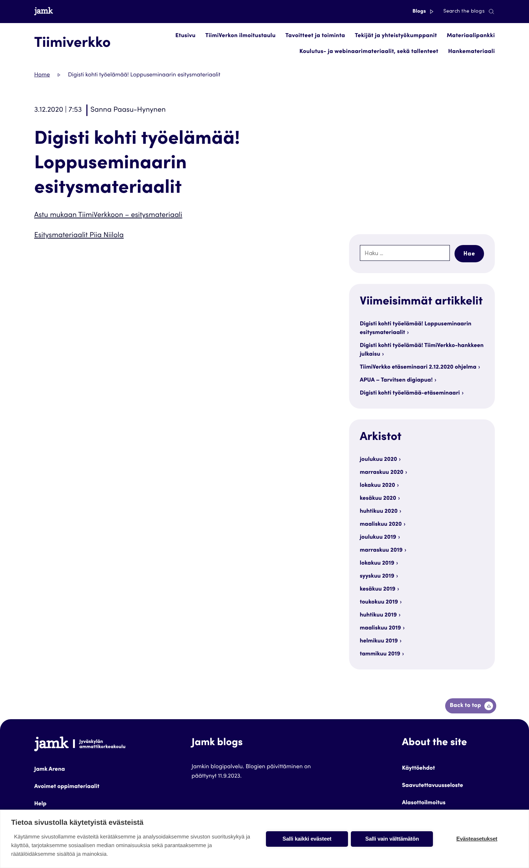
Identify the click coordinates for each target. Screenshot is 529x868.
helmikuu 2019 (379, 641)
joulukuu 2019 (378, 537)
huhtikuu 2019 (378, 615)
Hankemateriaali (471, 52)
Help (40, 804)
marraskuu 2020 (381, 473)
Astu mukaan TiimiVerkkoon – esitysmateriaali (108, 215)
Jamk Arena (49, 770)
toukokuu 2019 (379, 602)
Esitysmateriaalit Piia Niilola (79, 235)
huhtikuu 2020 (379, 512)
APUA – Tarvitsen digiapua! (396, 380)
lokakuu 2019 (377, 563)
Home (42, 75)
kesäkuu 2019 (377, 589)
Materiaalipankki (471, 36)
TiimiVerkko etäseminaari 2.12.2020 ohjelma (418, 367)
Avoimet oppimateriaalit (66, 787)
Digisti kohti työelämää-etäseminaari (410, 393)
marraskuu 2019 (381, 550)
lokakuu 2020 (377, 486)
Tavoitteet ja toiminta (315, 36)
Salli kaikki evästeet (306, 839)
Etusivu (185, 36)
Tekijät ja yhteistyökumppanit (396, 36)
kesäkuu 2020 (378, 499)
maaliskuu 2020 (381, 525)
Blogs (419, 11)
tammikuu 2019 (380, 654)
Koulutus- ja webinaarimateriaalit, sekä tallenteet (368, 52)
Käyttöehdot (418, 768)
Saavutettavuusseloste (432, 786)
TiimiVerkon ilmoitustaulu (240, 36)
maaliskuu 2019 (380, 628)
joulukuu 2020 (378, 460)
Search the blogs (464, 11)
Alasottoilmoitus (424, 803)
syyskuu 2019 (377, 576)
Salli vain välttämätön (392, 839)
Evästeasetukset (476, 839)
